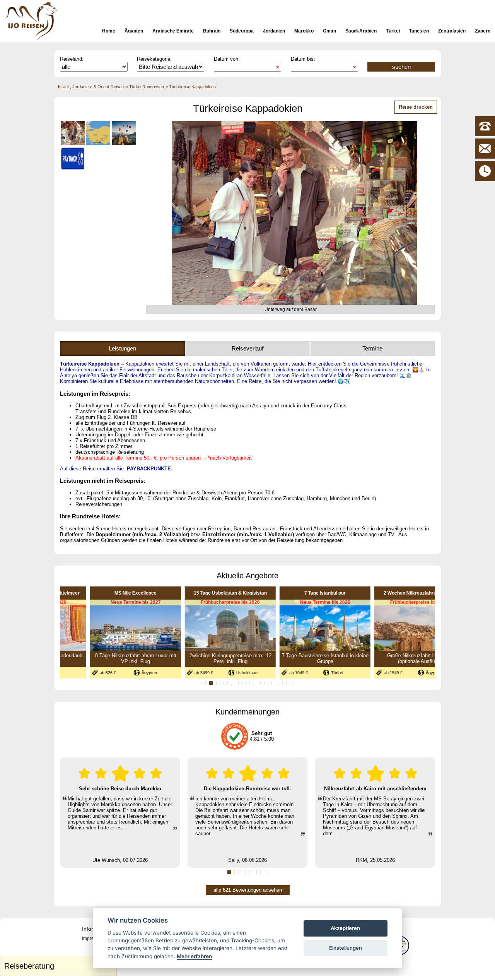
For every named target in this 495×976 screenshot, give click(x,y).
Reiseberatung (59, 964)
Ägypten (134, 31)
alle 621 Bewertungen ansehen (247, 890)
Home (108, 31)
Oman (329, 31)
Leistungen (122, 348)
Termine (372, 348)
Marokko (304, 31)
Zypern (482, 31)
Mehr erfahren (194, 956)
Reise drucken (416, 107)
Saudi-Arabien (361, 31)
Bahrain (211, 31)
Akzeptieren (345, 928)
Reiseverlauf (247, 348)
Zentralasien (452, 31)
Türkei (393, 31)
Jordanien (274, 31)
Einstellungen (345, 948)
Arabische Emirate (173, 31)
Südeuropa (242, 31)
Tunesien (419, 31)
